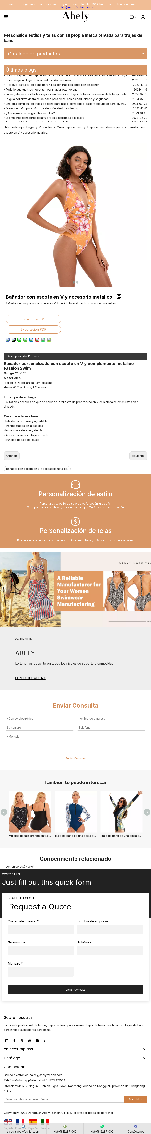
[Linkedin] (7, 1040)
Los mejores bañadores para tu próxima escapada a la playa (44, 115)
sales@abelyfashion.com (75, 7)
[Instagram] (37, 1040)
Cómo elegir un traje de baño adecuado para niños (38, 78)
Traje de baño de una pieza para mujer (121, 835)
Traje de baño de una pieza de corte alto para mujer (76, 835)
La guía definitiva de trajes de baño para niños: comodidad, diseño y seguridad (57, 96)
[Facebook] (14, 1040)
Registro (137, 38)
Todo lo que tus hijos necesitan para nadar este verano (41, 87)
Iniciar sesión (136, 30)
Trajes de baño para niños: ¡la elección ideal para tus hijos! (43, 106)
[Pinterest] (45, 1040)
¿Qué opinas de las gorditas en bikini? (30, 111)
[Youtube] (30, 1040)
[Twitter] (22, 1040)
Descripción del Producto (23, 356)
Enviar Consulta (76, 758)
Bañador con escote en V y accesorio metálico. (37, 468)
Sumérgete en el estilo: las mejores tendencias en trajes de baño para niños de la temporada (65, 92)
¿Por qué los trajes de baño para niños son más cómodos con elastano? (52, 82)
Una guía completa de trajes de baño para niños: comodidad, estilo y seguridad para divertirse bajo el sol (74, 101)
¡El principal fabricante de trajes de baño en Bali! (36, 120)
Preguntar (31, 319)
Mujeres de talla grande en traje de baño (30, 835)
